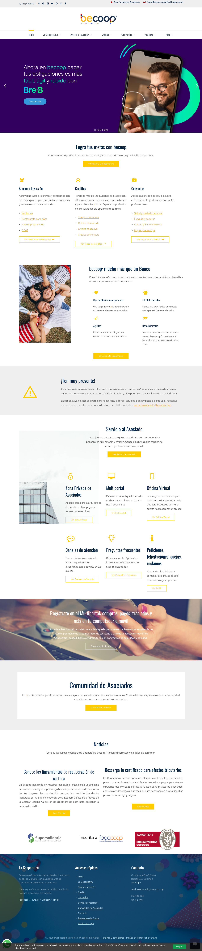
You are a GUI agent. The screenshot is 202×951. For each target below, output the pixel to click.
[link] (33, 85)
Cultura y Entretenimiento (148, 224)
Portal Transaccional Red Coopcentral (165, 2)
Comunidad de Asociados (90, 908)
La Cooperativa (85, 882)
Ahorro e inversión (86, 887)
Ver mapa (136, 882)
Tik (54, 900)
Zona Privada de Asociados (127, 2)
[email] (39, 4)
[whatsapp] (61, 4)
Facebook (23, 900)
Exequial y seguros (144, 219)
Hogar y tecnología (144, 230)
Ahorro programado (33, 224)
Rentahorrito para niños (34, 219)
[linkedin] (48, 4)
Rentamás (27, 213)
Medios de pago (86, 923)
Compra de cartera (88, 217)
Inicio (80, 877)
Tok (57, 900)
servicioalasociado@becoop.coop (152, 405)
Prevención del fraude (88, 918)
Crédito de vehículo (88, 234)
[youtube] (52, 4)
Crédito (81, 892)
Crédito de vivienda (88, 223)
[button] (5, 86)
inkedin (46, 900)
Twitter (35, 900)
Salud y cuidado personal (148, 213)
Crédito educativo (88, 229)
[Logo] (98, 19)
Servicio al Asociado (87, 903)
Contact (82, 913)
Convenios (83, 897)
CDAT (25, 230)
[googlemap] (65, 4)
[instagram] (57, 4)
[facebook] (43, 4)
